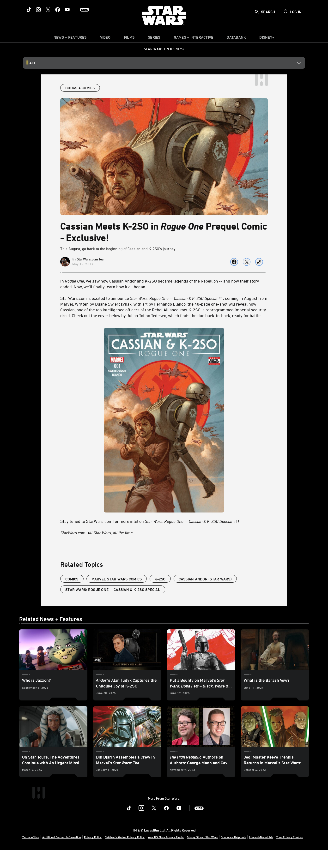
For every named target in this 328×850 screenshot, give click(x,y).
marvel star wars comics (116, 579)
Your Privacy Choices (289, 837)
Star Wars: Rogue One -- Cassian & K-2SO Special (112, 589)
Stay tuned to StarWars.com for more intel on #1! (149, 521)
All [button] (32, 63)
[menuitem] (105, 38)
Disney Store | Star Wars (202, 837)
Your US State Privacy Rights (166, 837)
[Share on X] (246, 262)
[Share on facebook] (234, 262)
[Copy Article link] (259, 262)
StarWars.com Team (91, 259)
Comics (72, 579)
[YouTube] (67, 9)
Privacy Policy (93, 837)
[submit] (256, 12)
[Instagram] (38, 9)
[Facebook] (57, 9)
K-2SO (160, 579)
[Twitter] (48, 9)
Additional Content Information (61, 837)
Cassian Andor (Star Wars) (205, 579)
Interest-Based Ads (261, 837)
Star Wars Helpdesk (233, 837)
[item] (70, 38)
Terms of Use (30, 837)
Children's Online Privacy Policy (125, 837)
